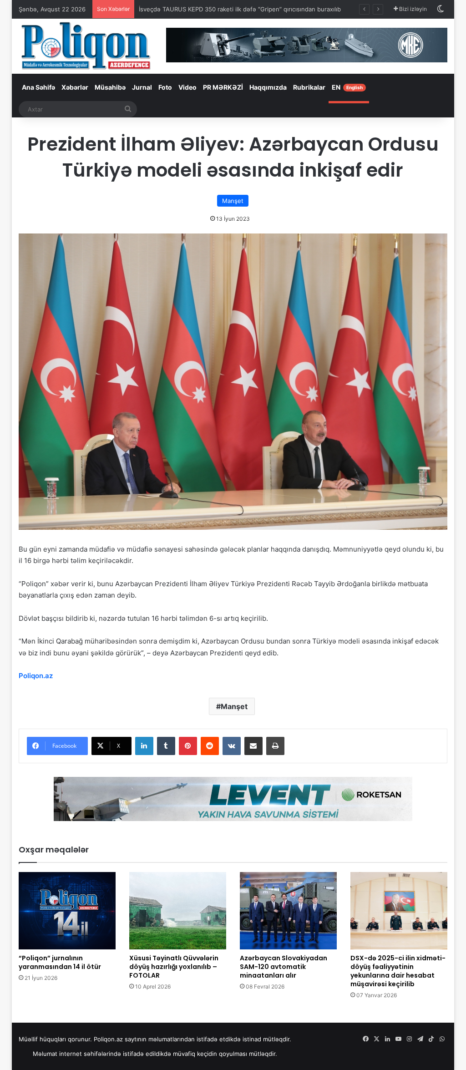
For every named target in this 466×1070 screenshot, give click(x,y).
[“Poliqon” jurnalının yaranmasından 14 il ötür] (67, 910)
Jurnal (142, 87)
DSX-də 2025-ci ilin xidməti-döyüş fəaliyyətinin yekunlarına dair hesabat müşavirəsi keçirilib (398, 971)
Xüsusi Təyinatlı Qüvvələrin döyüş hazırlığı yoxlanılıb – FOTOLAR (173, 966)
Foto (165, 87)
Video (187, 87)
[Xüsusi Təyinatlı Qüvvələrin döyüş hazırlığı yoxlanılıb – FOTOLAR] (177, 910)
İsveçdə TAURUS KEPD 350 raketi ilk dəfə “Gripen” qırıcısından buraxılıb (240, 9)
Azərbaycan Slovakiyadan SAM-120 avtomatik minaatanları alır (283, 966)
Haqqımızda (268, 87)
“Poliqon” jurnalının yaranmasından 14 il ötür (60, 962)
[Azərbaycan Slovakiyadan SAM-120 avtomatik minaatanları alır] (288, 910)
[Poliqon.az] (85, 45)
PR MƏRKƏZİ (223, 87)
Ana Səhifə (38, 87)
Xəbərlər (74, 87)
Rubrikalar (309, 87)
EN (347, 87)
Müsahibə (110, 87)
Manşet (232, 200)
